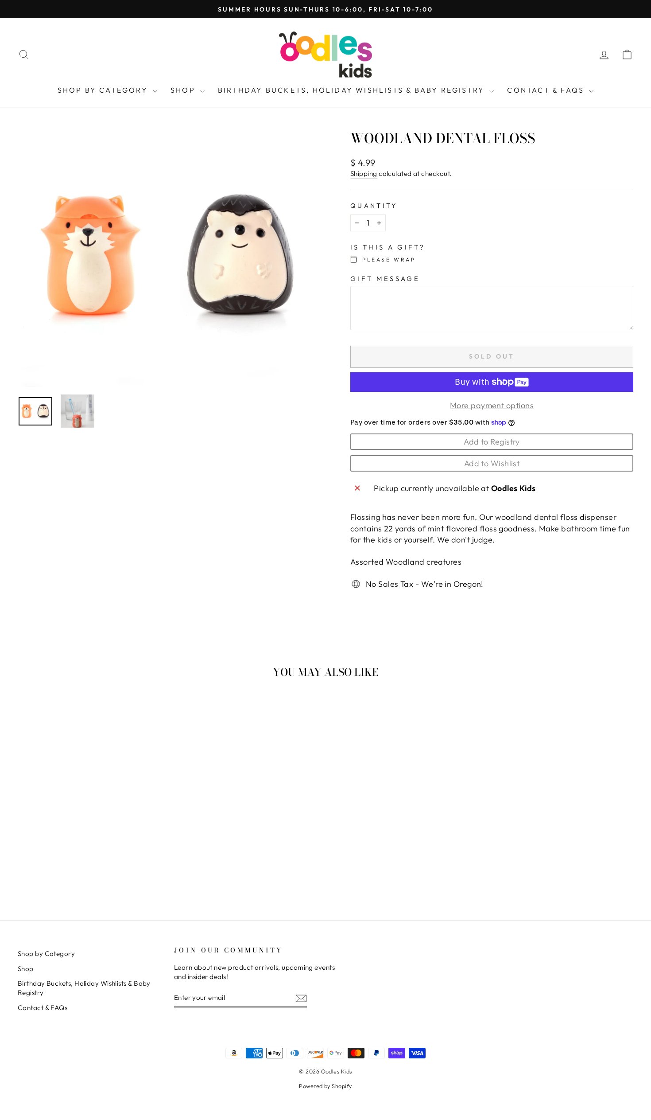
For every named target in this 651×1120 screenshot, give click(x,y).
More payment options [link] (492, 405)
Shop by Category (104, 90)
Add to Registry (492, 442)
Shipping (363, 173)
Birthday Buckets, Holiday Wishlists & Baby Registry (352, 90)
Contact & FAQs (547, 90)
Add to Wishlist (492, 463)
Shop (184, 90)
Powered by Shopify (325, 1085)
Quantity (374, 206)
